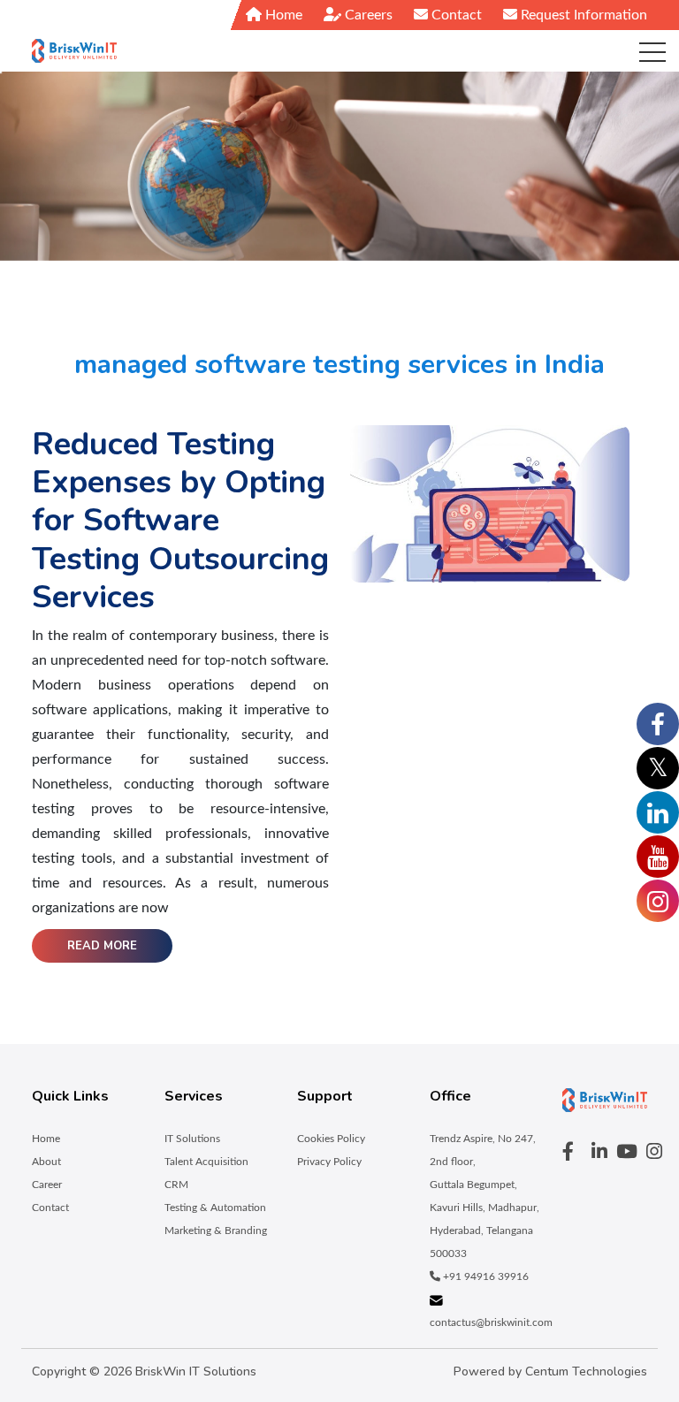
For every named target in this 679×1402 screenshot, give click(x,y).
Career (47, 1184)
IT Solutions (192, 1138)
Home (282, 15)
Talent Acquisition (206, 1161)
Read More (102, 946)
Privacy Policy (329, 1161)
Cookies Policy (331, 1138)
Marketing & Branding (215, 1230)
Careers (367, 15)
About (46, 1161)
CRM (176, 1184)
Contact (455, 15)
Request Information (582, 15)
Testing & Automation (215, 1207)
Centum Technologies (586, 1371)
